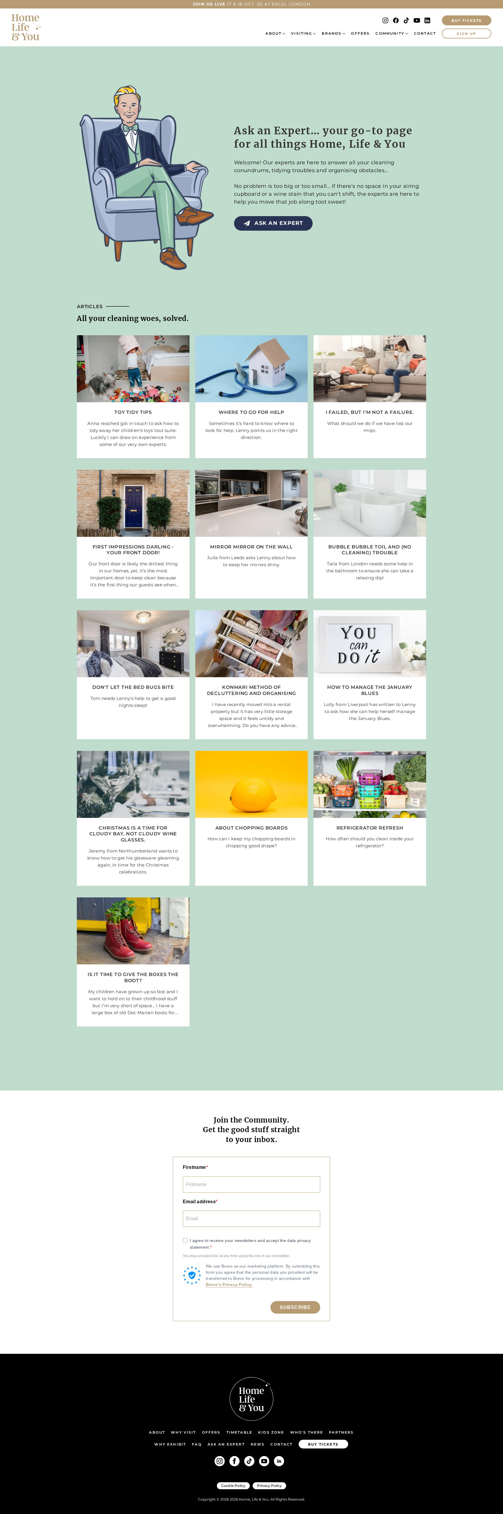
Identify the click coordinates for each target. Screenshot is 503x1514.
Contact (425, 33)
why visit (183, 1432)
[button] (275, 33)
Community (390, 33)
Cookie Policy (233, 1485)
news (258, 1444)
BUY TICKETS (466, 20)
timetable (239, 1432)
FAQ (196, 1444)
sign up (466, 33)
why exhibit (170, 1444)
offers (360, 33)
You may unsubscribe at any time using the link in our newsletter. (236, 1256)
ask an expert (226, 1444)
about (273, 33)
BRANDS (331, 33)
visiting (301, 33)
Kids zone (271, 1432)
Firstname (194, 1167)
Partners (341, 1432)
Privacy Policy (269, 1485)
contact (281, 1444)
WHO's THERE (306, 1432)
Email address (199, 1201)
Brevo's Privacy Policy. (229, 1284)
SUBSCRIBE (295, 1307)
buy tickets (323, 1444)
